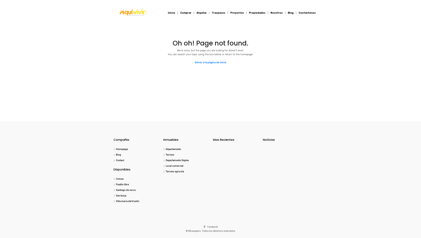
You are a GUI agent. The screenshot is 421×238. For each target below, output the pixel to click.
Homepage (122, 149)
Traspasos (218, 12)
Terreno (170, 154)
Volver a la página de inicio (210, 62)
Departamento (173, 149)
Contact (120, 160)
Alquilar (202, 12)
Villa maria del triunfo (127, 201)
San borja (121, 195)
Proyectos (237, 12)
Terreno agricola (175, 171)
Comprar (185, 12)
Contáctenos (307, 12)
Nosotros (277, 12)
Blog (291, 12)
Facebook (212, 227)
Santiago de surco (126, 190)
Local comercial (174, 166)
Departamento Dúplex (177, 160)
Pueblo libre (122, 184)
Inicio (171, 12)
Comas (120, 179)
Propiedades (257, 12)
